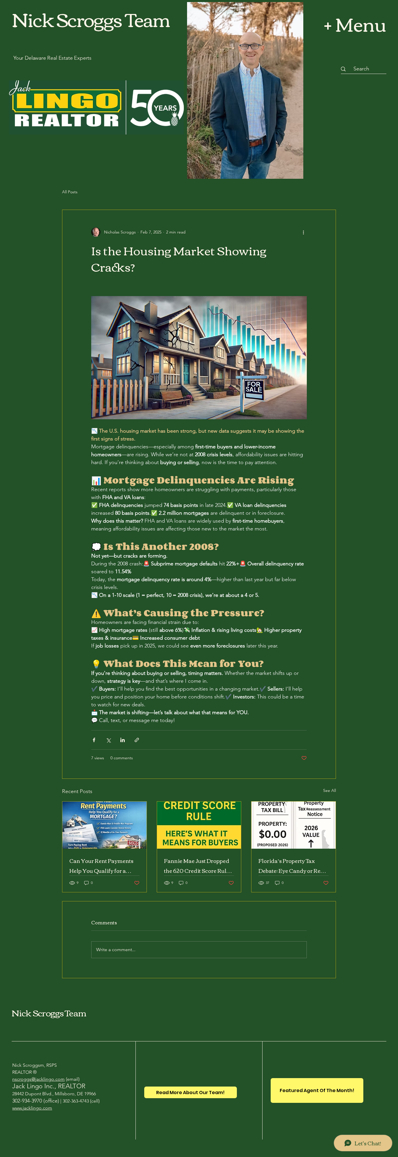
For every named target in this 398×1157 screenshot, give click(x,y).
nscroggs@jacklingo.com (38, 1079)
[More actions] (303, 232)
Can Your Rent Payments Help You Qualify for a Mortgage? (101, 865)
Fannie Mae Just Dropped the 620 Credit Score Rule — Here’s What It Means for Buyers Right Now (198, 865)
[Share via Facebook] (94, 740)
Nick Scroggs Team (49, 1012)
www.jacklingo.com (32, 1108)
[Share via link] (137, 740)
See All (329, 790)
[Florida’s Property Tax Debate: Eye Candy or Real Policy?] (293, 825)
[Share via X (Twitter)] (108, 740)
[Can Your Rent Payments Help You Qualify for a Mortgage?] (104, 825)
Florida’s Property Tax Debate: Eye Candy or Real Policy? (291, 865)
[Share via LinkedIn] (122, 740)
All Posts (70, 191)
